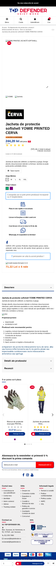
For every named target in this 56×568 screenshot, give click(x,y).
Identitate (7, 498)
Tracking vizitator (9, 507)
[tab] (28, 288)
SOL (42, 504)
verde (15, 248)
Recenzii (8, 368)
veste (29, 351)
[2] (11, 145)
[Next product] (53, 29)
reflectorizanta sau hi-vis (23, 349)
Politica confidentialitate (46, 495)
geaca (41, 246)
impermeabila (33, 246)
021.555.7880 (9, 535)
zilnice (47, 248)
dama (46, 246)
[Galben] (41, 439)
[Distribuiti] (7, 243)
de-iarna (45, 347)
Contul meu (8, 496)
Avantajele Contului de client (28, 512)
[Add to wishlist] (47, 563)
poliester (9, 248)
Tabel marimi (14, 171)
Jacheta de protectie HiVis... (41, 423)
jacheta (18, 246)
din (25, 248)
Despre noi (26, 491)
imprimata (9, 250)
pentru (29, 248)
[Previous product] (52, 29)
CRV (13, 246)
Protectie (25, 246)
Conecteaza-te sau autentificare (9, 492)
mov (15, 250)
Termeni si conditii (47, 491)
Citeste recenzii (43, 151)
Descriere (9, 287)
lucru (19, 248)
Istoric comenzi (9, 501)
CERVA (8, 246)
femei (34, 248)
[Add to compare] (52, 563)
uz (43, 248)
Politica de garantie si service (28, 507)
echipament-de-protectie (13, 347)
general (39, 248)
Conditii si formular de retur (28, 502)
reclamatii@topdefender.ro (11, 542)
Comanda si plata (28, 493)
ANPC (43, 501)
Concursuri (26, 516)
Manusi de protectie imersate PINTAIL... (15, 423)
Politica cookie (46, 498)
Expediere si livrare (26, 497)
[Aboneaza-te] (45, 465)
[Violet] (15, 439)
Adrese (6, 504)
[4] (18, 145)
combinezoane (20, 351)
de (22, 248)
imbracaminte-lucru (32, 347)
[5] (22, 145)
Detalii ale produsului (15, 360)
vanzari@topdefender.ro (12, 539)
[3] (15, 145)
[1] (7, 145)
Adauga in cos (37, 563)
